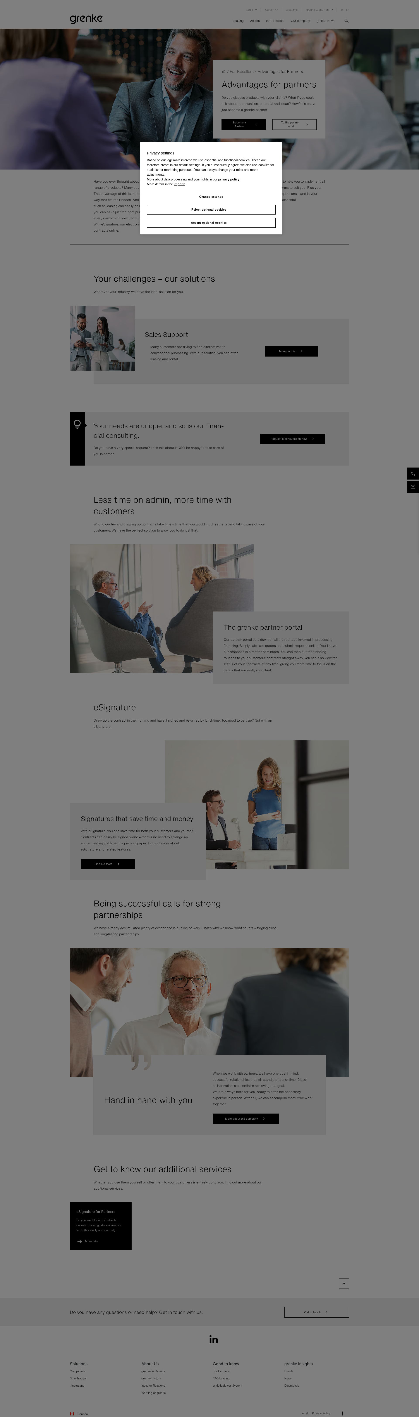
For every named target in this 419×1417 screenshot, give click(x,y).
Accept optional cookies (209, 222)
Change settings (211, 196)
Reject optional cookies (208, 209)
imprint (179, 184)
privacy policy (228, 179)
